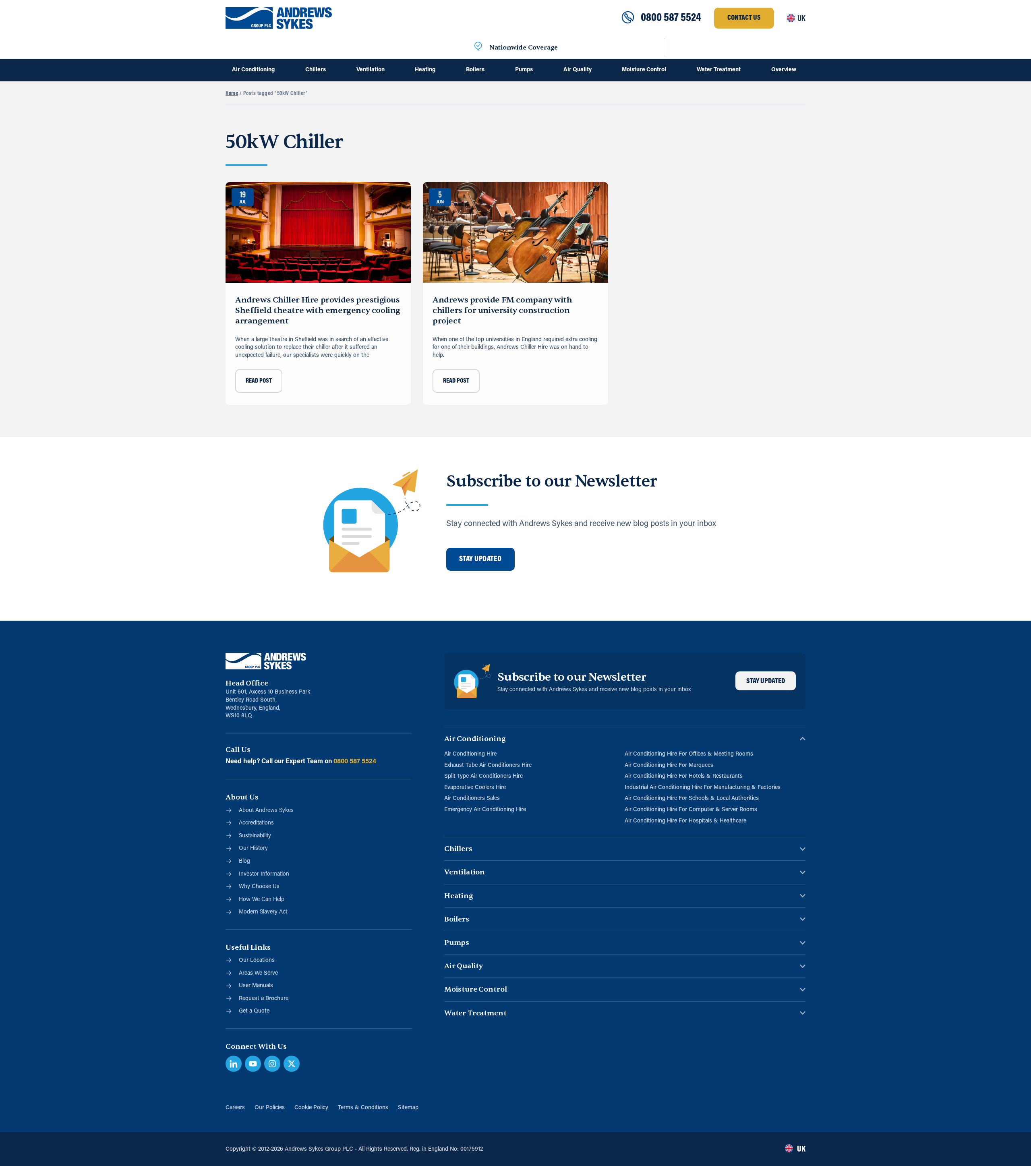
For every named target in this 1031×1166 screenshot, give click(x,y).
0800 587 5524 (671, 18)
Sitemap (408, 1108)
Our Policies (270, 1108)
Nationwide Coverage (523, 47)
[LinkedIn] (234, 1064)
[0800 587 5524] (627, 18)
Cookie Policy (311, 1108)
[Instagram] (272, 1064)
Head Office (247, 683)
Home (232, 94)
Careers (235, 1108)
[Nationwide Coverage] (478, 47)
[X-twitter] (292, 1064)
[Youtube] (253, 1064)
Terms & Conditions (363, 1108)
